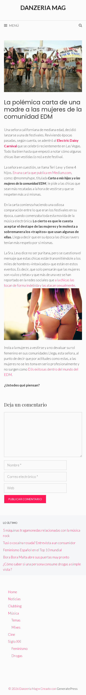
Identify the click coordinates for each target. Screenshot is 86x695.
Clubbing (14, 606)
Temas (15, 620)
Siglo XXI (14, 641)
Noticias (14, 599)
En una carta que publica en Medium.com (42, 173)
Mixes (15, 627)
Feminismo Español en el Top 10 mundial (32, 550)
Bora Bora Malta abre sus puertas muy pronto (36, 557)
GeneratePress (67, 688)
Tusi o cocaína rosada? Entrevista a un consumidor (39, 543)
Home (12, 592)
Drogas (16, 656)
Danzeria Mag (43, 7)
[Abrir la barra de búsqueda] (80, 25)
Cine (11, 634)
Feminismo (19, 648)
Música (13, 613)
